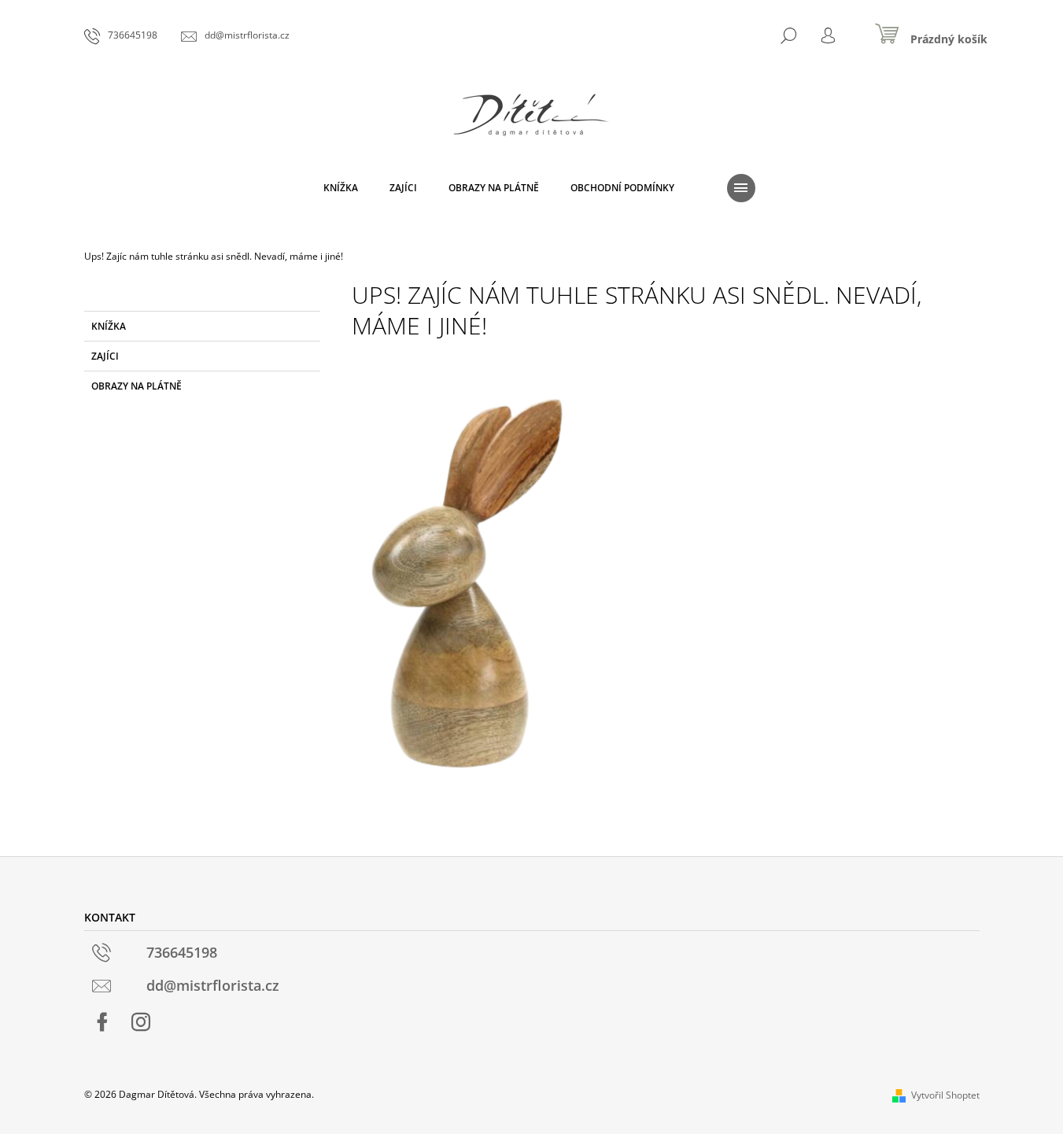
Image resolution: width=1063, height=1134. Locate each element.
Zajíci (105, 356)
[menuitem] (341, 188)
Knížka (108, 326)
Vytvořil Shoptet (945, 1095)
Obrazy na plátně (136, 386)
